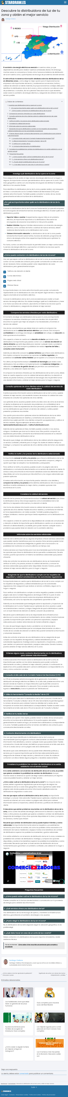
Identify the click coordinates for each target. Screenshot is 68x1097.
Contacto (12, 1095)
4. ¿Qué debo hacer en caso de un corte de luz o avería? (30, 165)
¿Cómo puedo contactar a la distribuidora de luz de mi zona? (31, 111)
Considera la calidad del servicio (19, 124)
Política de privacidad (48, 1095)
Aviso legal (4, 1095)
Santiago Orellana (11, 19)
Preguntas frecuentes (16, 154)
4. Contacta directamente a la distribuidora (26, 146)
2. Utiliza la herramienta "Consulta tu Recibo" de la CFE (29, 141)
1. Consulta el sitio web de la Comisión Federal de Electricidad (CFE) (33, 138)
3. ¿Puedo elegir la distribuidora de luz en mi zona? (28, 162)
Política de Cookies (35, 1095)
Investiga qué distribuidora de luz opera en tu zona (25, 105)
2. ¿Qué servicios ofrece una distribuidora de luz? (28, 159)
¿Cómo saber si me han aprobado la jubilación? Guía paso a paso (17, 974)
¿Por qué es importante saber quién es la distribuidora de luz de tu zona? (34, 108)
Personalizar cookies (22, 1095)
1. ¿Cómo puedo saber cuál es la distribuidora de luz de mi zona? (33, 157)
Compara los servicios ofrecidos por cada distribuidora (27, 114)
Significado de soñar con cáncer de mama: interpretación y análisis (52, 974)
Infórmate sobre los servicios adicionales (22, 126)
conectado (24, 1073)
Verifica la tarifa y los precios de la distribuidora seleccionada (29, 121)
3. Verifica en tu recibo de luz (21, 144)
